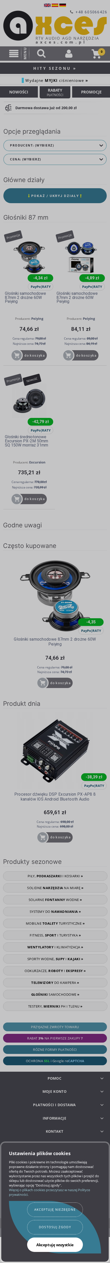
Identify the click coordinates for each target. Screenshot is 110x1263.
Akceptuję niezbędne (55, 1209)
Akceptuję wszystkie (54, 1244)
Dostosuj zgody (55, 1227)
